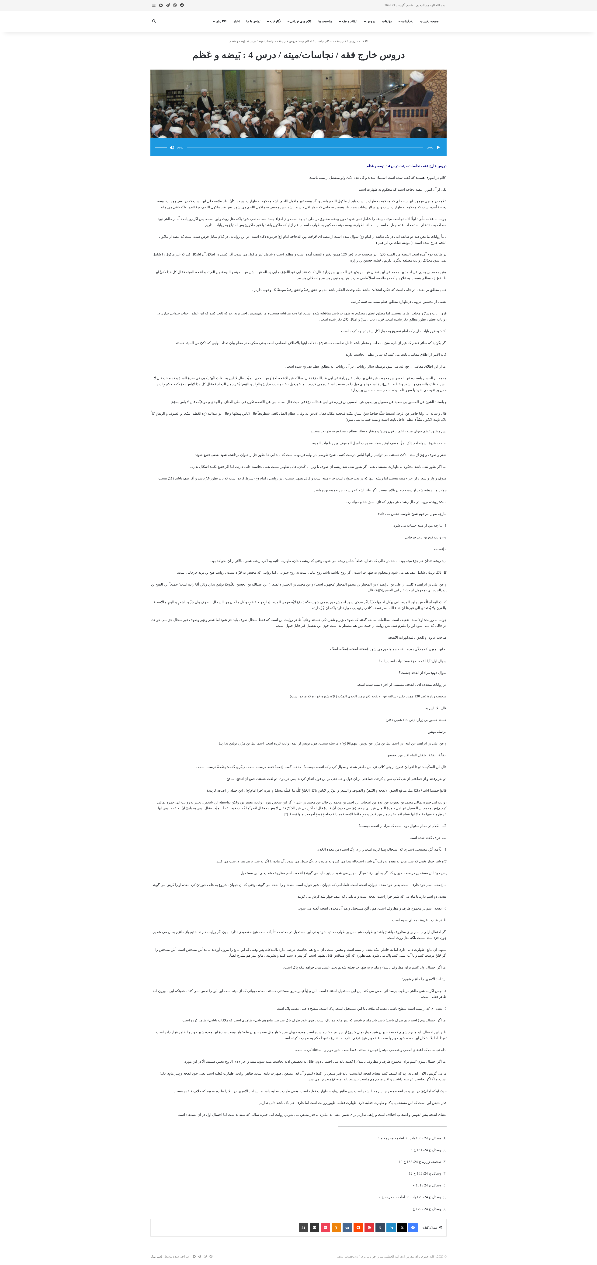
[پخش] (438, 147)
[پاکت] (325, 1227)
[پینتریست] (369, 1227)
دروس (371, 21)
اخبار (236, 21)
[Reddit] (358, 1227)
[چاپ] (303, 1227)
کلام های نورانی (301, 21)
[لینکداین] (391, 1227)
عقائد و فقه (349, 21)
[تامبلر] (380, 1227)
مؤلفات (387, 21)
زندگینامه (407, 21)
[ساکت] (172, 147)
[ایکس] (402, 1227)
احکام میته (305, 41)
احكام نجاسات (324, 41)
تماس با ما (253, 21)
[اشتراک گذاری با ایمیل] (314, 1227)
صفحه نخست (429, 21)
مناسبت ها (325, 21)
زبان (218, 21)
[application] (298, 147)
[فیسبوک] (413, 1227)
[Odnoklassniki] (336, 1227)
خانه (362, 41)
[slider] (161, 142)
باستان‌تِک (156, 1256)
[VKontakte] (347, 1227)
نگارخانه (275, 21)
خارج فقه (340, 41)
